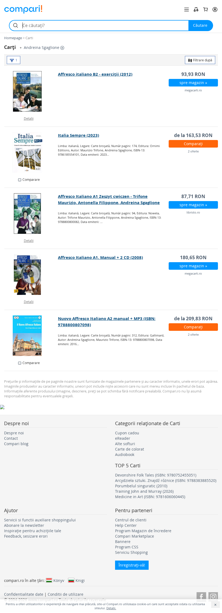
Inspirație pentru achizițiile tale (32, 530)
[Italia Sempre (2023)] (31, 152)
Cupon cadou (127, 432)
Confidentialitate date (23, 594)
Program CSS (126, 546)
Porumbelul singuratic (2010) (141, 485)
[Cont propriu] (215, 9)
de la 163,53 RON (193, 135)
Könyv (58, 580)
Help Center (126, 525)
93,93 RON (193, 74)
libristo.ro (193, 212)
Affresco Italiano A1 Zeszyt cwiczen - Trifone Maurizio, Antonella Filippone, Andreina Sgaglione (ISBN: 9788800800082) (109, 203)
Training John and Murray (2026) (144, 491)
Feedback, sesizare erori (26, 536)
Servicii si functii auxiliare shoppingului (40, 519)
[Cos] (205, 9)
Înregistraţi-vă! (132, 565)
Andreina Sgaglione (42, 47)
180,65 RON (193, 257)
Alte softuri (125, 443)
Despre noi (14, 432)
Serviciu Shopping (131, 552)
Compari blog (16, 443)
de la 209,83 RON (193, 318)
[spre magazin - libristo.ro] (31, 213)
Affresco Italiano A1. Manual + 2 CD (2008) (100, 257)
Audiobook (124, 454)
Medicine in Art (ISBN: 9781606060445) (150, 496)
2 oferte (193, 151)
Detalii (29, 118)
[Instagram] (213, 596)
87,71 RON (193, 196)
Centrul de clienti (130, 519)
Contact (11, 438)
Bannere (122, 541)
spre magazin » (193, 82)
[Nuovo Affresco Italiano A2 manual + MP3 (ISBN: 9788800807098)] (31, 335)
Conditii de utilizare (65, 594)
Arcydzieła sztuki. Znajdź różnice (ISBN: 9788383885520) (165, 480)
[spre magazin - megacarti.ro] (31, 91)
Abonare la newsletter (24, 525)
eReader (122, 438)
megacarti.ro (193, 90)
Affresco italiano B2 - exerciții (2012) (95, 74)
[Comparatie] (196, 9)
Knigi (80, 580)
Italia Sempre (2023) (78, 135)
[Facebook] (201, 596)
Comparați (193, 143)
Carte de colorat (129, 449)
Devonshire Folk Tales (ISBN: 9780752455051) (155, 475)
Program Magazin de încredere (143, 530)
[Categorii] (186, 9)
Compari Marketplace (134, 536)
